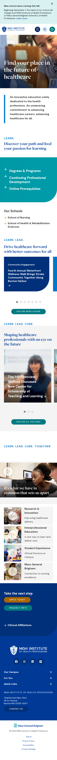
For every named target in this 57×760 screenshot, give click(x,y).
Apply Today (17, 599)
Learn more (21, 18)
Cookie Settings (29, 749)
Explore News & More (28, 311)
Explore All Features (29, 422)
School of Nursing (19, 217)
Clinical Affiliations (20, 625)
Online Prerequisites (24, 189)
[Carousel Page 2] (21, 302)
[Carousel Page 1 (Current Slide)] (17, 302)
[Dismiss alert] (52, 4)
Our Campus (11, 672)
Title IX (28, 737)
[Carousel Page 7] (40, 302)
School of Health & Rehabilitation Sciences (29, 224)
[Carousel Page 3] (25, 302)
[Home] (28, 650)
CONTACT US (16, 708)
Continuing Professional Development (27, 180)
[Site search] (44, 29)
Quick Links (10, 684)
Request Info (18, 607)
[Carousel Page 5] (32, 302)
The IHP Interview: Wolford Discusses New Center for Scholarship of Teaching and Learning (25, 386)
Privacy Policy (28, 741)
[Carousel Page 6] (36, 302)
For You (8, 678)
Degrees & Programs (25, 171)
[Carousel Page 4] (29, 302)
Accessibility (28, 745)
